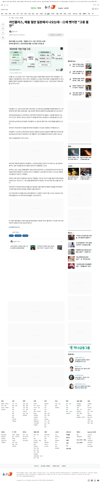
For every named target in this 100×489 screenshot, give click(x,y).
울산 (45, 425)
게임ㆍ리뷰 (14, 444)
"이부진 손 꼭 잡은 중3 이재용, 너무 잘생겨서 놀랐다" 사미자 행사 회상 (83, 238)
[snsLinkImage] (89, 480)
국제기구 (36, 419)
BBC (78, 435)
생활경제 (90, 415)
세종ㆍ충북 (47, 413)
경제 (24, 401)
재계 (89, 405)
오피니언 (71, 354)
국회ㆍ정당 (3, 405)
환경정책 (25, 415)
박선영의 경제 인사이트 (80, 384)
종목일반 (57, 448)
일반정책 (3, 436)
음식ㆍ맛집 (36, 458)
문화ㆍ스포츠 (69, 411)
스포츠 (70, 166)
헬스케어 (25, 438)
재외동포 (57, 407)
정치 (2, 401)
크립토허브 (33, 8)
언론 (35, 444)
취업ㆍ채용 (90, 423)
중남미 (35, 413)
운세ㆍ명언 (36, 450)
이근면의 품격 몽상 (79, 375)
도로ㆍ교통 (36, 452)
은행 (78, 407)
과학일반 (14, 446)
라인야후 (25, 235)
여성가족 (14, 419)
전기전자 (90, 407)
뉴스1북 (89, 444)
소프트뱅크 (18, 235)
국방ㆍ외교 (57, 404)
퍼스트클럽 (90, 446)
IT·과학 (14, 432)
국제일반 (36, 425)
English (60, 8)
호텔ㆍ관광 (90, 421)
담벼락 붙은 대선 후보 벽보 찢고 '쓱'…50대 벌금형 (49, 1)
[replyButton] (2, 28)
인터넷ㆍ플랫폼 (15, 435)
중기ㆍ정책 (90, 411)
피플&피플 (36, 421)
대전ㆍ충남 (47, 415)
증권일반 (79, 411)
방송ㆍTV (46, 436)
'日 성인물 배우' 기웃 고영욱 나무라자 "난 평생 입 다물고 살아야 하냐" (84, 245)
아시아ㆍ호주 (37, 407)
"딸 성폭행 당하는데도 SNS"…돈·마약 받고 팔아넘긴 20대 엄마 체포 (83, 259)
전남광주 (46, 419)
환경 (13, 413)
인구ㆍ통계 (25, 409)
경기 (45, 407)
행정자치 (46, 404)
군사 (67, 405)
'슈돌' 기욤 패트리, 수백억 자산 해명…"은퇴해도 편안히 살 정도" (78, 73)
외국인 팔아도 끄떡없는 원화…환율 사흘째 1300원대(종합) (19, 247)
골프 (56, 446)
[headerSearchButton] (7, 5)
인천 (45, 409)
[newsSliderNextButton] (90, 61)
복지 (13, 409)
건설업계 (3, 442)
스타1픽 (89, 438)
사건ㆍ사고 (14, 404)
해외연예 (46, 442)
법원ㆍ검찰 (14, 405)
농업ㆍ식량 (25, 413)
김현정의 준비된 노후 (79, 357)
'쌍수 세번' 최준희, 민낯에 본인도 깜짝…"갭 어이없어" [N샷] (78, 95)
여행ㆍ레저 (36, 448)
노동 (13, 411)
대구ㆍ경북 (47, 421)
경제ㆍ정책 (25, 404)
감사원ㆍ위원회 (4, 407)
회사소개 (36, 466)
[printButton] (2, 37)
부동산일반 (3, 435)
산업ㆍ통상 (25, 407)
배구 (56, 442)
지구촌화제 (36, 423)
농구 (56, 444)
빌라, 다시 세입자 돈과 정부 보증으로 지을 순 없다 (82, 387)
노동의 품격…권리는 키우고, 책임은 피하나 (82, 378)
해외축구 (57, 440)
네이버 (11, 235)
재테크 (78, 415)
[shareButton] (2, 24)
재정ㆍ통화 (25, 405)
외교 (56, 401)
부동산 (3, 432)
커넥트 (94, 5)
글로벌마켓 (79, 436)
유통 (89, 413)
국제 (35, 401)
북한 (67, 401)
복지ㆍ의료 (25, 435)
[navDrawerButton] (2, 5)
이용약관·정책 (55, 466)
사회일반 (14, 421)
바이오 (24, 432)
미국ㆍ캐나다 (37, 405)
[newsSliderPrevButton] (86, 61)
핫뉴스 (70, 233)
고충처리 (64, 466)
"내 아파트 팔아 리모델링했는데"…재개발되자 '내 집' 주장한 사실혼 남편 (83, 266)
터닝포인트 (90, 442)
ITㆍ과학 (11, 18)
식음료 (89, 419)
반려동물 (36, 454)
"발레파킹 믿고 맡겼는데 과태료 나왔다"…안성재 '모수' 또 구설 (83, 252)
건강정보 (36, 446)
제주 (45, 427)
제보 (98, 5)
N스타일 (46, 446)
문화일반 (36, 442)
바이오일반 (25, 440)
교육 (13, 407)
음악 (45, 440)
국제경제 (36, 415)
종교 (35, 438)
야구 (56, 435)
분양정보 (3, 438)
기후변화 (36, 417)
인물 (13, 417)
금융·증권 (79, 401)
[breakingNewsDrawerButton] (5, 5)
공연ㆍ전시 (36, 435)
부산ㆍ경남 (47, 423)
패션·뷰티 (90, 417)
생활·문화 (36, 432)
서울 (45, 405)
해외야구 (57, 436)
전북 (45, 417)
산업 (89, 401)
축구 (56, 438)
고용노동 (25, 411)
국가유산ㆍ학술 (37, 440)
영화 (45, 438)
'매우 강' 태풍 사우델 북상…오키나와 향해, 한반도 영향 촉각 (78, 66)
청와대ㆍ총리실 (4, 404)
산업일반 (90, 404)
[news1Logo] (7, 474)
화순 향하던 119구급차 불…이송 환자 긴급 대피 (23, 1)
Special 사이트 (92, 432)
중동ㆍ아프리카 (37, 411)
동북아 (35, 404)
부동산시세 (3, 440)
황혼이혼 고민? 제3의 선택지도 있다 (82, 369)
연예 (69, 146)
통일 (56, 405)
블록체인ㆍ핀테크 (81, 417)
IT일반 (13, 440)
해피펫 (39, 8)
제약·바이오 (26, 436)
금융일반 (79, 404)
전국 (45, 401)
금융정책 (79, 405)
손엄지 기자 (14, 31)
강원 (45, 411)
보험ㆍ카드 (79, 409)
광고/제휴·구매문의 (45, 466)
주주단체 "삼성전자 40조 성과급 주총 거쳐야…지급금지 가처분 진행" (46, 247)
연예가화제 (46, 435)
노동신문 (66, 8)
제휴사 (78, 432)
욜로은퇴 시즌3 (78, 366)
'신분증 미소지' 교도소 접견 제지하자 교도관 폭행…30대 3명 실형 (79, 1)
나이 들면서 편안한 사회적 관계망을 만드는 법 (82, 360)
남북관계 (68, 413)
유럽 (35, 409)
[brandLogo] (50, 6)
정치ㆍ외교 (68, 404)
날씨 (13, 415)
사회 (13, 401)
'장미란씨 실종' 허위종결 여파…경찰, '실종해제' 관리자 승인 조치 (78, 80)
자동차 (89, 409)
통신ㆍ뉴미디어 (15, 436)
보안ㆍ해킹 (14, 442)
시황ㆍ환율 (79, 413)
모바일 (13, 438)
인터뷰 (45, 444)
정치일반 (3, 409)
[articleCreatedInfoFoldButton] (25, 35)
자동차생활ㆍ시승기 (38, 456)
